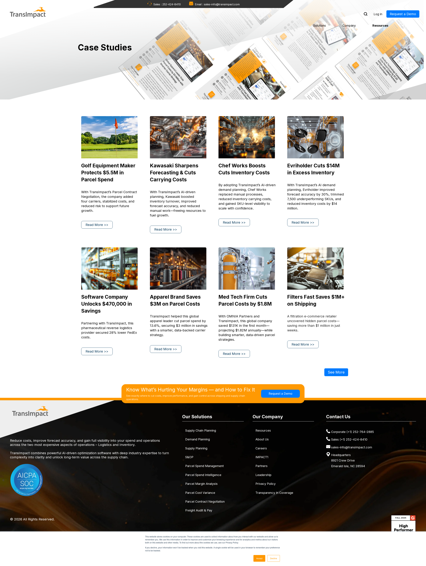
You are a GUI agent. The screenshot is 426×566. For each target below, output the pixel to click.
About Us (262, 439)
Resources (380, 25)
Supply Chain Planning (200, 430)
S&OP (189, 457)
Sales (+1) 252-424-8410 (349, 439)
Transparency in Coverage (274, 492)
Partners (261, 466)
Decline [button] (273, 558)
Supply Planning (196, 448)
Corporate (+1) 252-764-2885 (352, 432)
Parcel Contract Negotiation (205, 501)
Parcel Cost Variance (200, 492)
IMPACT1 (261, 457)
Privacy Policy (265, 483)
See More (336, 372)
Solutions (319, 25)
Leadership (263, 475)
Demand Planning (197, 439)
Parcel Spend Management (204, 466)
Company (349, 25)
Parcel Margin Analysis (201, 483)
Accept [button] (259, 558)
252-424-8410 (171, 4)
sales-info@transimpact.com (222, 4)
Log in (378, 14)
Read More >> (97, 225)
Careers (261, 448)
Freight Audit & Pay (198, 510)
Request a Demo (403, 14)
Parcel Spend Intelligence (203, 475)
